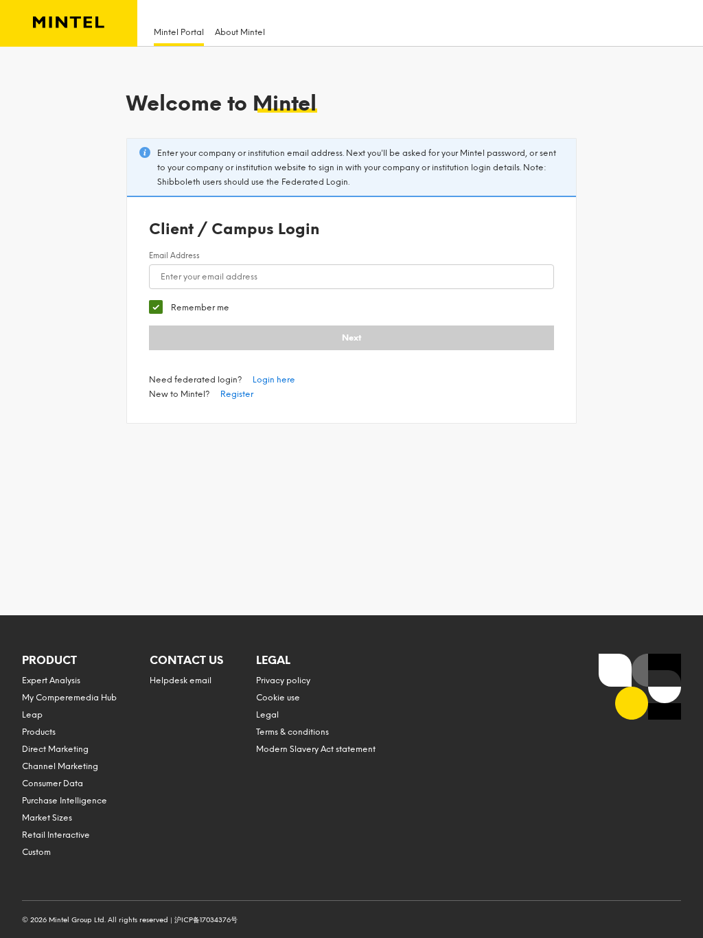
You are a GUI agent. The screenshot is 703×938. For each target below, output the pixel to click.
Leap (32, 715)
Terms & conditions (292, 732)
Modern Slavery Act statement (316, 749)
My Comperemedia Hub (69, 697)
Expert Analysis (51, 680)
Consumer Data (52, 783)
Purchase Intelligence (64, 800)
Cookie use (278, 697)
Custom (36, 852)
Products (39, 732)
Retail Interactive (56, 835)
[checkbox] (189, 307)
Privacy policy (283, 680)
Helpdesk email (180, 680)
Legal (267, 715)
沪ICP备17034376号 (206, 919)
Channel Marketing (60, 766)
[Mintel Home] (68, 23)
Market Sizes (47, 818)
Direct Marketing (55, 749)
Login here (274, 380)
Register (236, 394)
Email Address (174, 255)
